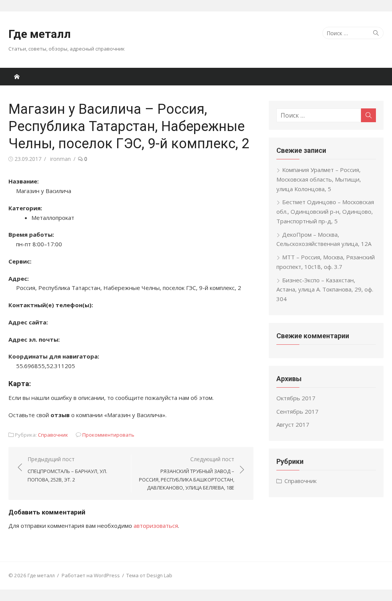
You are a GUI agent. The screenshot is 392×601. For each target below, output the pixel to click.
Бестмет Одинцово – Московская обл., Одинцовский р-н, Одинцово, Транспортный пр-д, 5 (325, 211)
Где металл (39, 34)
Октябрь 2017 (295, 398)
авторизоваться (156, 525)
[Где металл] (16, 76)
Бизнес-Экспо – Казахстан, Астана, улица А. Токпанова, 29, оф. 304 (324, 289)
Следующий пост (186, 473)
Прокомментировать (108, 434)
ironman (60, 158)
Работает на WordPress (91, 575)
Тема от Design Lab (149, 575)
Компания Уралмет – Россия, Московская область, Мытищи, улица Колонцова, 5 (318, 179)
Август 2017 (292, 424)
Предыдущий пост (67, 469)
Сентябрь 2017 (297, 411)
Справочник (53, 434)
